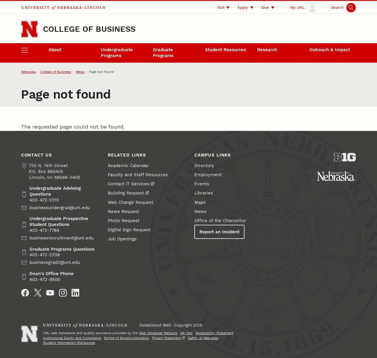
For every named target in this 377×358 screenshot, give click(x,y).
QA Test (186, 333)
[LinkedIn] (76, 293)
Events (201, 184)
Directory (204, 165)
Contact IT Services (128, 184)
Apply (242, 7)
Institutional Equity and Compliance (72, 338)
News (80, 72)
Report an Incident (219, 231)
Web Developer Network (158, 333)
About (55, 49)
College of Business (89, 29)
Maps (200, 202)
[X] (38, 293)
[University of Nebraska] (336, 176)
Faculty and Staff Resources (138, 174)
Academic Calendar (128, 165)
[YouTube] (50, 293)
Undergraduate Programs (117, 52)
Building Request (126, 193)
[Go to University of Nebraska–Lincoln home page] (29, 29)
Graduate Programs (163, 52)
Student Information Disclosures (69, 343)
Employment (208, 174)
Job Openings (122, 239)
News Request (123, 211)
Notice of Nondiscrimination (126, 338)
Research (267, 49)
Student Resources (225, 49)
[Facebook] (25, 293)
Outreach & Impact (329, 49)
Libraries (203, 193)
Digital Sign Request (129, 229)
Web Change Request (130, 202)
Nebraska (28, 72)
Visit (220, 7)
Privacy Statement (166, 338)
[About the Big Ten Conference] (345, 157)
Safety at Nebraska (203, 338)
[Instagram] (63, 293)
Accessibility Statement (214, 333)
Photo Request (123, 220)
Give (265, 7)
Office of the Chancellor (220, 220)
